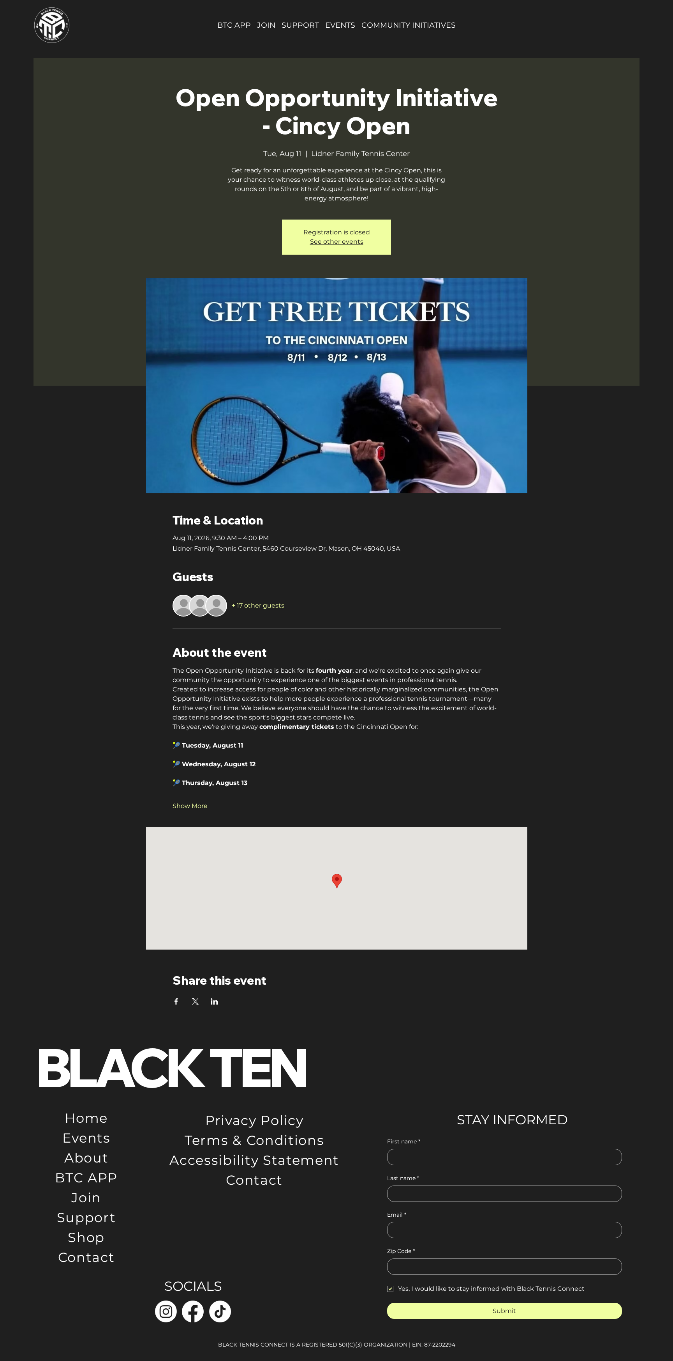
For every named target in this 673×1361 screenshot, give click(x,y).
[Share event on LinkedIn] (214, 1001)
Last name (403, 1178)
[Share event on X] (195, 1001)
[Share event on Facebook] (176, 1001)
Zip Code (401, 1251)
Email (396, 1214)
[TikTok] (220, 1311)
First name (403, 1141)
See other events (336, 241)
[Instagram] (166, 1311)
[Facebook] (193, 1311)
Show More (190, 806)
